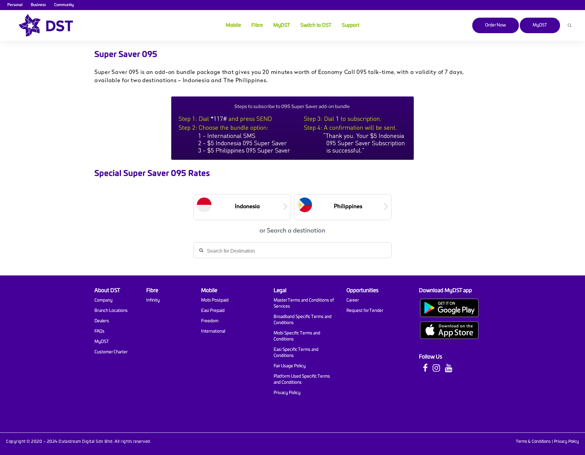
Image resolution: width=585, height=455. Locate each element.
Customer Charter (111, 352)
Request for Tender (364, 311)
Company (103, 300)
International (213, 331)
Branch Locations (111, 311)
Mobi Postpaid (215, 300)
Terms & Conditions (533, 442)
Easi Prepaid (213, 311)
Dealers (101, 321)
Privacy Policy (287, 393)
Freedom (209, 321)
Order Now (495, 25)
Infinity (153, 300)
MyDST (540, 25)
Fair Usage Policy (290, 366)
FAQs (99, 331)
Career (352, 300)
